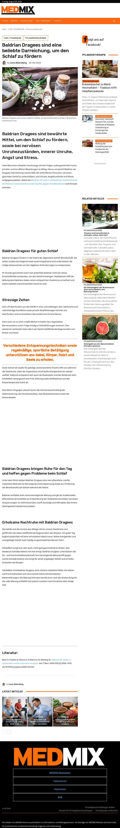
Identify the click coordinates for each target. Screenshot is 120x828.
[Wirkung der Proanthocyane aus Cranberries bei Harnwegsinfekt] (87, 143)
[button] (114, 21)
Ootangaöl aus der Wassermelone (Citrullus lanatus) (99, 345)
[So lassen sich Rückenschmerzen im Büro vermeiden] (40, 712)
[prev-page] (4, 732)
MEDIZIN (14, 717)
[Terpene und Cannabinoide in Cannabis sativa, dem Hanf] (100, 216)
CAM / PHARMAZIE (16, 29)
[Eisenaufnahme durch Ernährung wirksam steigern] (65, 712)
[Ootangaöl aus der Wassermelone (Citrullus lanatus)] (100, 327)
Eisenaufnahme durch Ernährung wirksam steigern (65, 722)
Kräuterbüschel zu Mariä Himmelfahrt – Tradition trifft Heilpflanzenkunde (99, 88)
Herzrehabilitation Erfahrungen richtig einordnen (14, 722)
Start (4, 29)
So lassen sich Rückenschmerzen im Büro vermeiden (39, 722)
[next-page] (9, 732)
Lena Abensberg (18, 63)
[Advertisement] (40, 219)
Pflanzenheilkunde (34, 29)
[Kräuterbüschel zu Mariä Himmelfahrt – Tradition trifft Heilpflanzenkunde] (100, 69)
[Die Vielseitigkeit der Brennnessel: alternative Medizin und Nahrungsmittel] (100, 270)
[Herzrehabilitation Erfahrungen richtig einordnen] (14, 712)
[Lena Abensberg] (4, 63)
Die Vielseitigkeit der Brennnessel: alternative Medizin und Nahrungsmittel (99, 290)
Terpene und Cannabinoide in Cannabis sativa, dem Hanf (96, 234)
